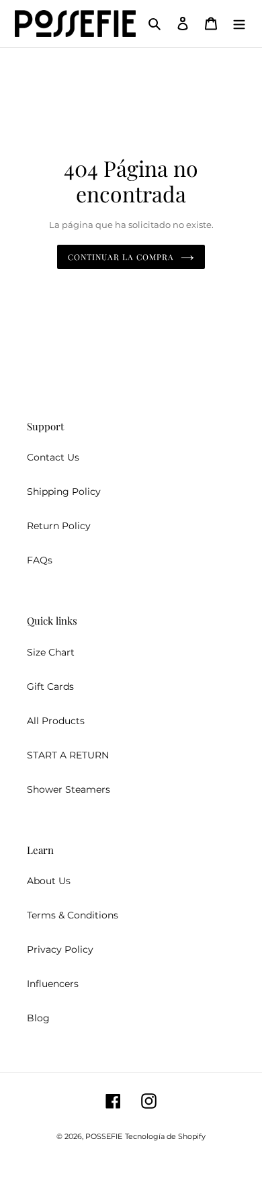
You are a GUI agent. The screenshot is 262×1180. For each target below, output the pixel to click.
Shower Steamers (68, 789)
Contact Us (53, 457)
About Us (49, 881)
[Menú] (239, 23)
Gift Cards (50, 686)
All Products (56, 721)
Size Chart (51, 652)
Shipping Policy (64, 491)
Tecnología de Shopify (165, 1136)
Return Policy (59, 526)
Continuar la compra (120, 256)
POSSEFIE (103, 1136)
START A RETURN (68, 755)
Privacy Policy (60, 949)
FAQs (39, 560)
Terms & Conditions (72, 915)
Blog (38, 1018)
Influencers (53, 984)
